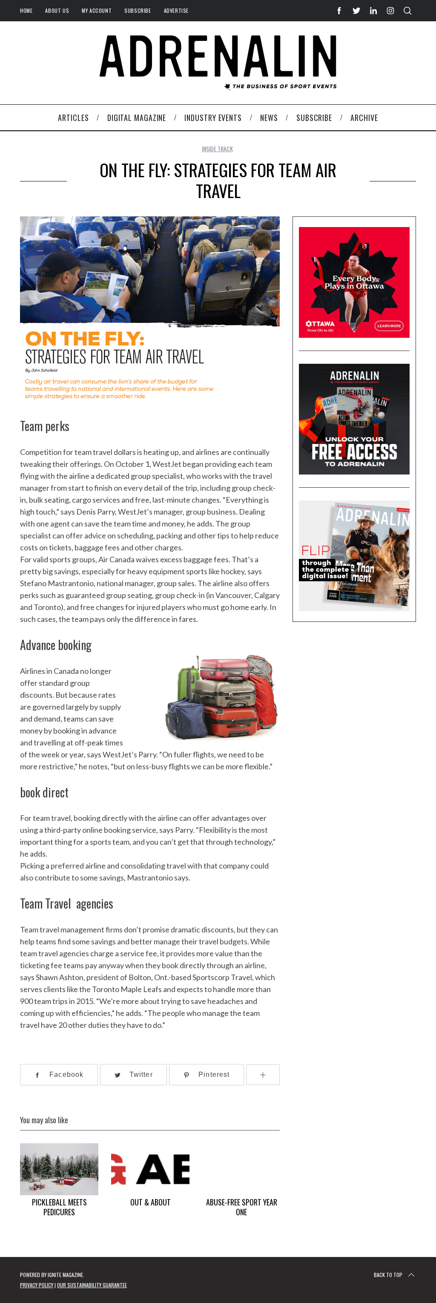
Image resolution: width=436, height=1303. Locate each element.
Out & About (150, 1202)
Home (26, 10)
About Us (57, 10)
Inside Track (217, 148)
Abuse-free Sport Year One (241, 1207)
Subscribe (137, 10)
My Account (97, 10)
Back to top (388, 1274)
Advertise (176, 10)
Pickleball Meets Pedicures (59, 1207)
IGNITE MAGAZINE (65, 1274)
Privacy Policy (36, 1285)
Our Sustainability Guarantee (92, 1285)
